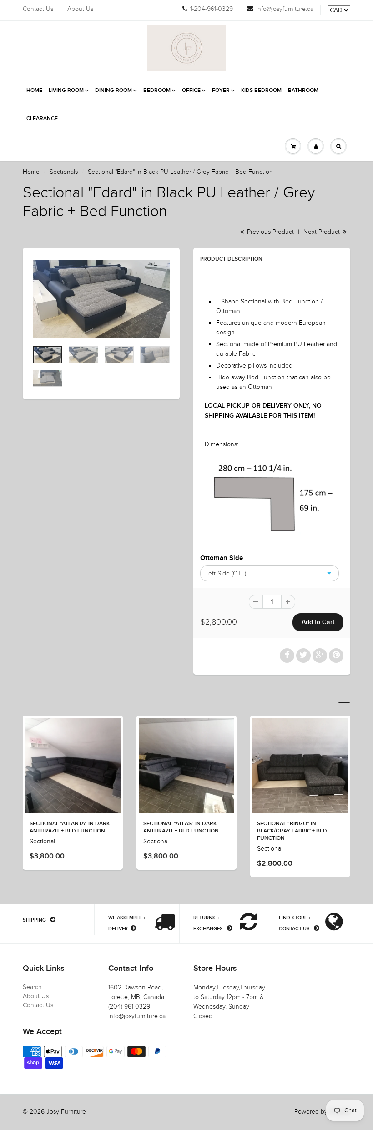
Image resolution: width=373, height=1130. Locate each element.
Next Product (322, 232)
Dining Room (113, 90)
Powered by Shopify (322, 1111)
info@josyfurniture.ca (284, 9)
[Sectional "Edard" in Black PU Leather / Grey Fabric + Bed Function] (101, 299)
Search (32, 987)
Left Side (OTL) (225, 573)
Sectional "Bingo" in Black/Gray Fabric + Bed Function (292, 831)
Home (34, 90)
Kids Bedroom (261, 90)
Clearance (42, 118)
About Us (80, 9)
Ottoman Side (221, 558)
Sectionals (64, 172)
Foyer (221, 90)
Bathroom (303, 90)
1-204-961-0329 (211, 9)
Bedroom (157, 90)
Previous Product (269, 232)
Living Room (66, 90)
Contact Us (38, 9)
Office (191, 90)
